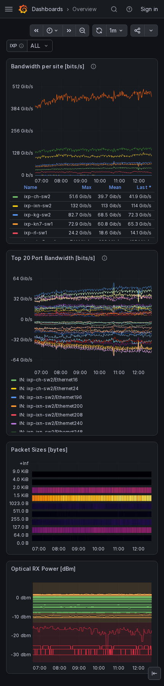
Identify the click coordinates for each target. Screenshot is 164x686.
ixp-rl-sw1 (35, 233)
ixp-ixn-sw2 (37, 205)
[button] (15, 197)
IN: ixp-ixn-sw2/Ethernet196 (50, 397)
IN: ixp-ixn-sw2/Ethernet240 (51, 423)
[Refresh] (99, 30)
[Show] (154, 673)
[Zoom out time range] (82, 30)
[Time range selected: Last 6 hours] (53, 30)
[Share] (151, 30)
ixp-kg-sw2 (37, 215)
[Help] (129, 9)
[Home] (22, 9)
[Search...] (114, 9)
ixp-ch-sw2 (37, 196)
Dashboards (47, 9)
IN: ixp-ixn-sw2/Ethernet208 (51, 415)
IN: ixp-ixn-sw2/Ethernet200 (51, 406)
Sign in (149, 9)
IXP (13, 45)
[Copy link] (137, 30)
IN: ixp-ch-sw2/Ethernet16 (48, 380)
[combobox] (31, 46)
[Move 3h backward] (36, 30)
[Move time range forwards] (69, 30)
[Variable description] (21, 45)
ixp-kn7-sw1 (38, 224)
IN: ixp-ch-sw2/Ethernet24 (49, 388)
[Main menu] (8, 9)
